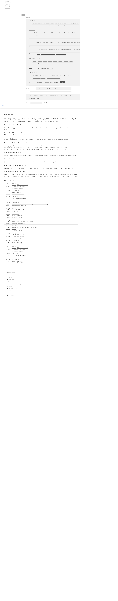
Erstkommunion (39, 32)
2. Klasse (40, 61)
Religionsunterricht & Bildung (35, 58)
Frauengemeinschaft (41, 68)
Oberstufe (66, 61)
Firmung (71, 61)
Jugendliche (31, 39)
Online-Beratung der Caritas (65, 75)
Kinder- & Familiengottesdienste (61, 23)
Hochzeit (41, 95)
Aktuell (27, 102)
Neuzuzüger (59, 95)
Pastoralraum (8, 1)
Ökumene (62, 82)
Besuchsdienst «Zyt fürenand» (39, 78)
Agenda (27, 88)
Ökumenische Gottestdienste (64, 25)
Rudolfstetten (8, 4)
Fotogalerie (68, 88)
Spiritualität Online (12, 295)
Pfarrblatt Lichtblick (37, 103)
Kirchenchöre (39, 82)
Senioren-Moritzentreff (61, 54)
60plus (30, 53)
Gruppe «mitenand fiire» (42, 49)
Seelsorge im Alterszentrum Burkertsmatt (46, 54)
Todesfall (46, 95)
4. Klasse (50, 61)
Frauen (30, 68)
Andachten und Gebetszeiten (39, 25)
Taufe (34, 32)
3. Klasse (45, 61)
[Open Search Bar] (48, 102)
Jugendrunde (77, 42)
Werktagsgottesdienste (49, 23)
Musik (30, 82)
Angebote (28, 17)
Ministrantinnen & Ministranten (49, 42)
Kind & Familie (32, 30)
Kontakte (45, 102)
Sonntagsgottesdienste (37, 23)
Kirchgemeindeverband (60, 88)
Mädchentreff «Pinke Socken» (67, 42)
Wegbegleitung (55, 75)
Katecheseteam (50, 88)
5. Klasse (55, 61)
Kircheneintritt (53, 95)
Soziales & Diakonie (33, 72)
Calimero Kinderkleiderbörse (70, 32)
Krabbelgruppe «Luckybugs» (57, 32)
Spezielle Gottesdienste (52, 25)
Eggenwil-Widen (8, 6)
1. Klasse (34, 61)
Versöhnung (47, 32)
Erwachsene (31, 46)
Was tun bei (28, 93)
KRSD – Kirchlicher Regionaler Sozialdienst (41, 75)
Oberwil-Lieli (7, 8)
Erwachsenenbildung (37, 63)
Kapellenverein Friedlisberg (54, 49)
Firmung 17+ (38, 42)
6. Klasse (60, 61)
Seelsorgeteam (42, 88)
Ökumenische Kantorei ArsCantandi (51, 82)
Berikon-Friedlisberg (9, 2)
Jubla (58, 42)
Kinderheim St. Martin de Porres (53, 78)
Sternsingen (35, 35)
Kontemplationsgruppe (66, 49)
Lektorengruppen (76, 49)
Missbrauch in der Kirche (34, 98)
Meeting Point (50, 68)
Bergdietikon (7, 5)
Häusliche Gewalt (67, 95)
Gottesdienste (32, 20)
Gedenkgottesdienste (74, 23)
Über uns (32, 88)
